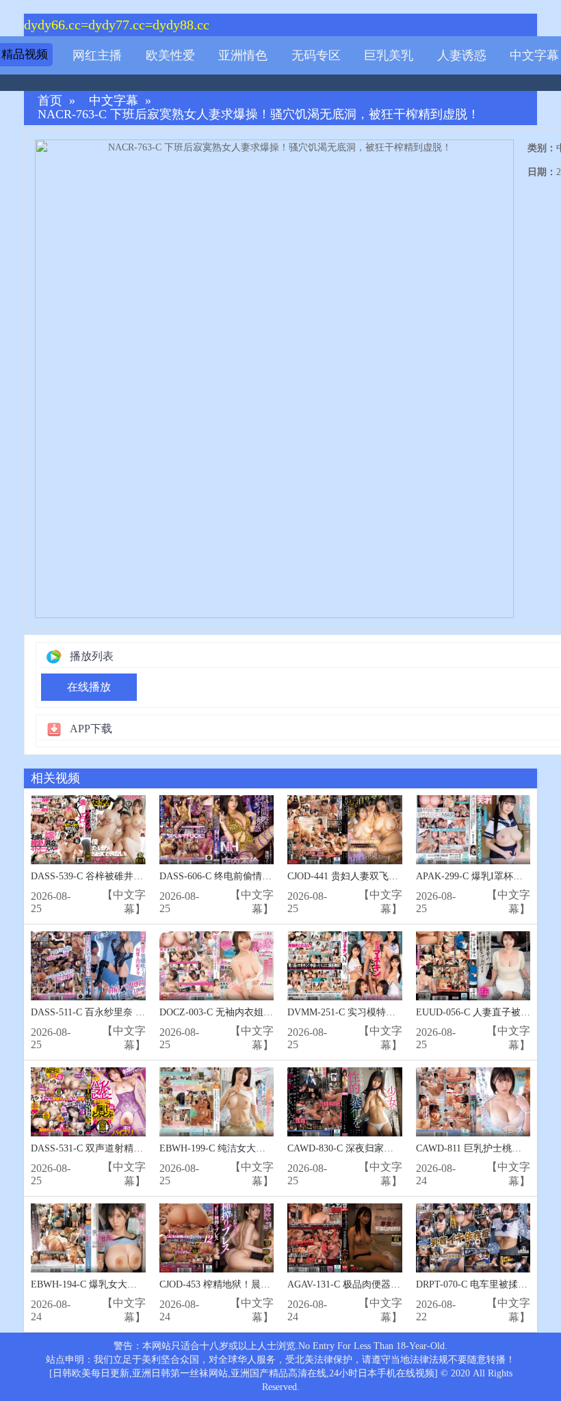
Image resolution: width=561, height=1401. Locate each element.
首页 (50, 100)
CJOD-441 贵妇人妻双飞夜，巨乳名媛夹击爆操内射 (395, 876)
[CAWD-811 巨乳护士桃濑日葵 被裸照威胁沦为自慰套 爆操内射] (473, 1101)
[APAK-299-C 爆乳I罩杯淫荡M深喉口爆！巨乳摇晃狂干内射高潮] (473, 829)
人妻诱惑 (461, 55)
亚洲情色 (243, 55)
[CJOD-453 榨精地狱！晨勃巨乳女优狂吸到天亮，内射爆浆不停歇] (216, 1237)
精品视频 (24, 54)
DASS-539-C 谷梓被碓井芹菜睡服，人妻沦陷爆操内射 (144, 876)
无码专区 (316, 55)
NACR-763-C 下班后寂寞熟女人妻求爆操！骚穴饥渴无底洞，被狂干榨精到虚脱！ (259, 114)
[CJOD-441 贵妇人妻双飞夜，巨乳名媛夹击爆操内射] (344, 829)
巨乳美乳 (388, 55)
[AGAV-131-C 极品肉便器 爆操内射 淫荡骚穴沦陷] (344, 1237)
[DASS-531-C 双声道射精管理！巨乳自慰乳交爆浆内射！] (88, 1101)
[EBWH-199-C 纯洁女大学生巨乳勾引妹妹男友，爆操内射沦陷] (216, 1101)
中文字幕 (534, 55)
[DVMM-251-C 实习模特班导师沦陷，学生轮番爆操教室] (344, 965)
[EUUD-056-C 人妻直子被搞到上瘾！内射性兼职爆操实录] (473, 965)
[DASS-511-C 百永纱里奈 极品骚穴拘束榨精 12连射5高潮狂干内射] (88, 965)
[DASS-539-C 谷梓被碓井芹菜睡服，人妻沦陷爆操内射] (88, 829)
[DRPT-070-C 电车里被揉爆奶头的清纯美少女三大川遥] (473, 1237)
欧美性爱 (170, 55)
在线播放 (89, 687)
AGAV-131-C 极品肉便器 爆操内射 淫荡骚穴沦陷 (389, 1284)
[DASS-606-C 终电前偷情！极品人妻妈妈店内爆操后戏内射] (216, 829)
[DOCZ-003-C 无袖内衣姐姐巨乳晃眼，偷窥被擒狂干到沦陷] (216, 965)
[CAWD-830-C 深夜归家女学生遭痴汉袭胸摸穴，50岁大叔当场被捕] (344, 1101)
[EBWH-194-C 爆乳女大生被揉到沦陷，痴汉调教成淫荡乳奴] (88, 1237)
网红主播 (97, 55)
